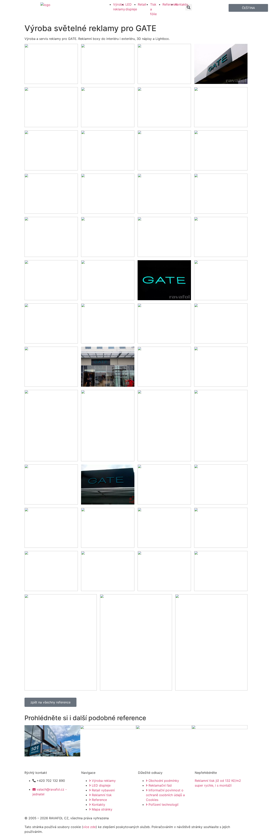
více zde (89, 827)
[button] (188, 7)
